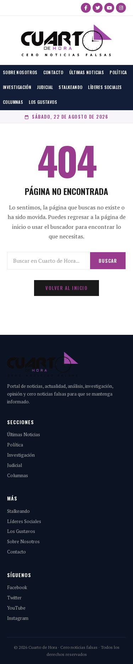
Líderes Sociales (105, 87)
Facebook (17, 587)
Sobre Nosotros (20, 72)
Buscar (108, 260)
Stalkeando (70, 87)
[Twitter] (97, 8)
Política (118, 72)
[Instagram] (121, 8)
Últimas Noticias (86, 72)
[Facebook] (86, 8)
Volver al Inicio (66, 287)
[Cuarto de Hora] (66, 40)
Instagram (17, 618)
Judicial (45, 87)
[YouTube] (109, 8)
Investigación (17, 87)
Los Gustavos (43, 102)
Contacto (53, 72)
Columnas (13, 102)
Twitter (14, 597)
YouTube (16, 608)
